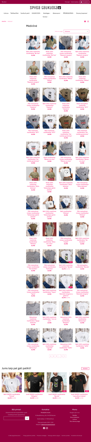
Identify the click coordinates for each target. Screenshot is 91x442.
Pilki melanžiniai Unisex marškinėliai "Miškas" (49, 78)
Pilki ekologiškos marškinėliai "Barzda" (82, 266)
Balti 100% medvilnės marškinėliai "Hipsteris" (49, 105)
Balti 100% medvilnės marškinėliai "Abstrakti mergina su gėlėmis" (66, 293)
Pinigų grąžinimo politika (29, 435)
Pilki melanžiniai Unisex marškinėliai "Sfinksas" (82, 213)
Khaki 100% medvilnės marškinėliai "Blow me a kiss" (49, 240)
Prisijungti (67, 2)
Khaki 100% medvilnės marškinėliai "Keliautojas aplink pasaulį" (49, 186)
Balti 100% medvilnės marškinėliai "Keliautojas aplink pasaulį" (49, 213)
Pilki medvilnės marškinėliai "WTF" (33, 131)
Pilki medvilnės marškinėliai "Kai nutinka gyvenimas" (82, 132)
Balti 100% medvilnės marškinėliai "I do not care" (49, 319)
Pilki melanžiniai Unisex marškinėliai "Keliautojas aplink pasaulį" (33, 213)
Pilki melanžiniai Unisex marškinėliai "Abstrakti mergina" (82, 292)
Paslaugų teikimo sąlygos (54, 435)
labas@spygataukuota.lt (48, 424)
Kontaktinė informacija (76, 435)
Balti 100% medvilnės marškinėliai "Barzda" (66, 266)
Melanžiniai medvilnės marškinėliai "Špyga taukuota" (33, 319)
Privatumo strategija (41, 435)
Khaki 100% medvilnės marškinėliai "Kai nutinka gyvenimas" (66, 133)
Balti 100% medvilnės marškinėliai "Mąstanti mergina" (82, 53)
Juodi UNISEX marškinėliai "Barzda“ (56, 395)
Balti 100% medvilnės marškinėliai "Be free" (33, 52)
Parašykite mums (45, 412)
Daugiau (85, 368)
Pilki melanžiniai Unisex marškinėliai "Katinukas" (49, 267)
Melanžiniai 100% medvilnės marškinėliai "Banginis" (65, 319)
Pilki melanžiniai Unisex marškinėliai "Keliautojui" (33, 346)
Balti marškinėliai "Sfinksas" (65, 212)
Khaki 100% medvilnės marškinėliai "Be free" (49, 53)
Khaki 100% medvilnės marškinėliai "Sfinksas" (33, 240)
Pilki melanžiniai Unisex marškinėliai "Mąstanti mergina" (66, 53)
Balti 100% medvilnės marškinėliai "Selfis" (82, 345)
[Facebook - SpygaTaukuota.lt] (85, 21)
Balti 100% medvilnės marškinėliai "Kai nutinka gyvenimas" (33, 159)
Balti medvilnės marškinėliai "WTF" (49, 131)
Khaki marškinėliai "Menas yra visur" (49, 158)
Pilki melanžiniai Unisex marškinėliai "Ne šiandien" (33, 267)
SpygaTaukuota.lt (16, 435)
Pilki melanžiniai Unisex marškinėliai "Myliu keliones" (82, 184)
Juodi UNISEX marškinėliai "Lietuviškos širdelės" (79, 395)
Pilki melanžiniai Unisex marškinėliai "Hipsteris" (33, 105)
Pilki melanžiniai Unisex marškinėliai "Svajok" (66, 240)
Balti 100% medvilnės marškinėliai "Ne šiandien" (82, 240)
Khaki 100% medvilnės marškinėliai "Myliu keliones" (33, 185)
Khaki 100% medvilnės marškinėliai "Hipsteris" (66, 106)
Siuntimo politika (66, 435)
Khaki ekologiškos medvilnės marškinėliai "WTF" (82, 105)
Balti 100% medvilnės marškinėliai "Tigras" (49, 291)
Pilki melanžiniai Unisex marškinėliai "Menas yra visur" (66, 159)
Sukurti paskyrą (74, 2)
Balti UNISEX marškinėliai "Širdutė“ (12, 395)
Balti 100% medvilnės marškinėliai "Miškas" (66, 77)
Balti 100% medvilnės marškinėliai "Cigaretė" (49, 346)
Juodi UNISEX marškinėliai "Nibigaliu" (34, 395)
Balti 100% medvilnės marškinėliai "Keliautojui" (82, 319)
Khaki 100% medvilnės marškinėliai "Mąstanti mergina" (33, 79)
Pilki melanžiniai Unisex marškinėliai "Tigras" (33, 292)
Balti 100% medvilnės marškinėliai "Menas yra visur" (82, 159)
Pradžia (4, 21)
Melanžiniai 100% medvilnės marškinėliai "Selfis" (66, 346)
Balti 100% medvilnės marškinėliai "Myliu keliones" (66, 184)
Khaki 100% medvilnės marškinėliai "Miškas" (82, 78)
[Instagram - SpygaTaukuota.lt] (88, 21)
